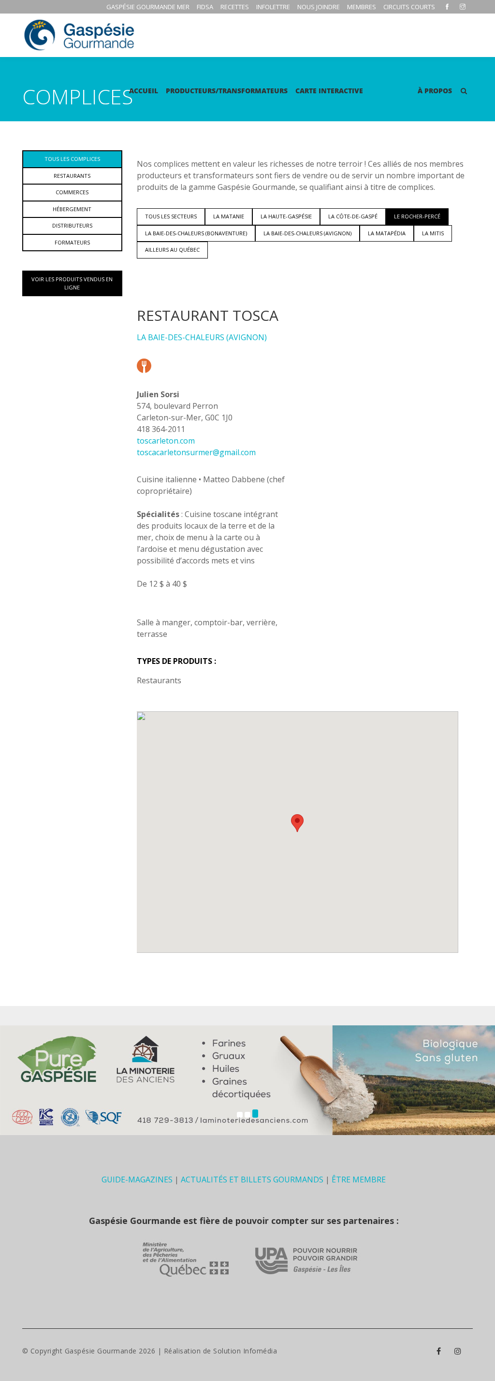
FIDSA (205, 6)
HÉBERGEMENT (72, 209)
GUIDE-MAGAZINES (137, 1179)
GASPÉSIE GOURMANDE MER (147, 6)
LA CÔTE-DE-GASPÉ (353, 216)
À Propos (435, 90)
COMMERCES (72, 192)
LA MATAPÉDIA (387, 233)
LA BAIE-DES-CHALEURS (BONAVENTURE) (196, 233)
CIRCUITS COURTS (409, 6)
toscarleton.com (166, 440)
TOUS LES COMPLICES (72, 158)
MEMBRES (361, 6)
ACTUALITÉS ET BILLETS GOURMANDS (252, 1179)
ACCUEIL (143, 90)
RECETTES (234, 6)
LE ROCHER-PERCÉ (417, 216)
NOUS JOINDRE (318, 6)
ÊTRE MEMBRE (359, 1179)
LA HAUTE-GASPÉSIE (286, 216)
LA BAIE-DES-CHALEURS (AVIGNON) (307, 233)
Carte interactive (329, 90)
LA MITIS (433, 233)
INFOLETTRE (273, 6)
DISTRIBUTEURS (72, 225)
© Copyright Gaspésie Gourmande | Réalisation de (118, 1350)
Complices (390, 90)
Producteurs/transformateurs (227, 90)
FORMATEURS (72, 242)
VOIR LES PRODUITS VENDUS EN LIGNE (72, 283)
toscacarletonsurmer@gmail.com (196, 452)
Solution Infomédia (245, 1350)
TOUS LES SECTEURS (171, 216)
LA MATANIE (228, 216)
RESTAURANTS (72, 175)
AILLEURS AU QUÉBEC (172, 249)
